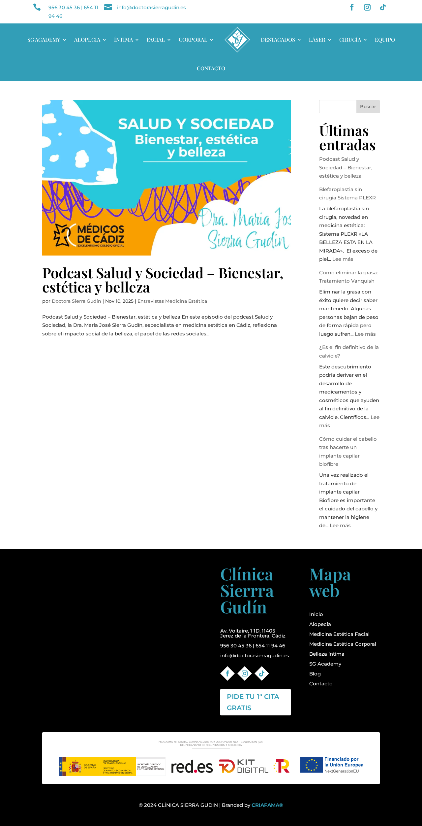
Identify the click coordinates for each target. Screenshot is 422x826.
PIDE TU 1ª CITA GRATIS (253, 702)
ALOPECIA (87, 39)
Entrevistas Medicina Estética (172, 301)
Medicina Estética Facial (339, 634)
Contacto (321, 683)
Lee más (342, 259)
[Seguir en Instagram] (367, 7)
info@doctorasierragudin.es (151, 7)
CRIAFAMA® (267, 805)
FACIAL (156, 39)
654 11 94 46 (270, 645)
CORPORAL (193, 39)
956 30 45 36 (64, 7)
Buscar (368, 107)
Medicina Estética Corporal (342, 644)
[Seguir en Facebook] (352, 7)
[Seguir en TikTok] (383, 7)
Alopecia (320, 624)
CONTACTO (211, 68)
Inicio (316, 614)
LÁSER (317, 39)
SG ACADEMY (43, 39)
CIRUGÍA (350, 39)
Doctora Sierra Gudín (76, 301)
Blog (315, 674)
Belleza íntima (327, 654)
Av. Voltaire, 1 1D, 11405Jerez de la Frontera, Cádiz (253, 633)
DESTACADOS (278, 39)
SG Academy (325, 664)
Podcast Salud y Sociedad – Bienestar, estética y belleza (163, 279)
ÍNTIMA (123, 39)
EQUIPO (385, 39)
